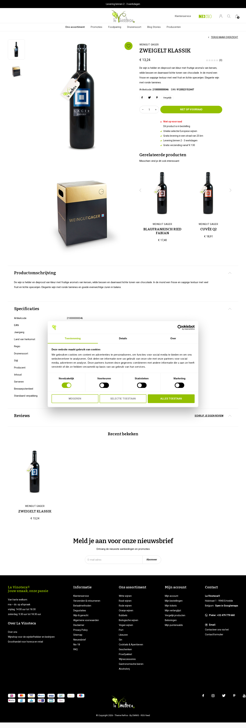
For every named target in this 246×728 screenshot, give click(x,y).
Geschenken (125, 649)
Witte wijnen (125, 596)
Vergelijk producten (175, 615)
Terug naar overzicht (224, 37)
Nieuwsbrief (79, 639)
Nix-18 (76, 644)
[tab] (123, 273)
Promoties (96, 26)
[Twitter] (224, 695)
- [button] (142, 109)
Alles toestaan (171, 398)
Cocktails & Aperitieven (131, 644)
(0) (220, 60)
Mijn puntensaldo (174, 625)
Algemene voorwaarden (86, 620)
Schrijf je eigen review (209, 415)
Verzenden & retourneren (86, 600)
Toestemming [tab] (73, 338)
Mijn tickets (171, 605)
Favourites (129, 46)
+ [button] (155, 109)
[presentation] (140, 190)
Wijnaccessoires (127, 659)
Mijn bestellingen (174, 600)
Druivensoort (134, 26)
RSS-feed (145, 715)
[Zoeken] (228, 16)
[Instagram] (213, 695)
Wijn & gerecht (80, 615)
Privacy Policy (80, 630)
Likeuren (123, 634)
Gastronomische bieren (131, 664)
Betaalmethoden (82, 605)
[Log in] (220, 16)
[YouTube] (244, 695)
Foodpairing (114, 26)
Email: (212, 624)
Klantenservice (183, 16)
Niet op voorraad (191, 109)
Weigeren (75, 398)
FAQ (75, 649)
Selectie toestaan (123, 398)
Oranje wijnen (126, 610)
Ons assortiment (75, 26)
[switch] (104, 385)
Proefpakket (125, 654)
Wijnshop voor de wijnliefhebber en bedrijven (31, 636)
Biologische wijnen (128, 620)
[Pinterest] (234, 695)
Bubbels (123, 615)
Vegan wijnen (126, 625)
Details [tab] (123, 338)
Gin (120, 639)
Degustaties (79, 610)
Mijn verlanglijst (173, 610)
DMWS (135, 715)
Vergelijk (167, 97)
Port (121, 630)
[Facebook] (203, 695)
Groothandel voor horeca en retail (25, 641)
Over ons (12, 632)
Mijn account (171, 596)
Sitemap (77, 634)
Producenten (174, 26)
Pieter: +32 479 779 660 (222, 615)
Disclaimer (78, 625)
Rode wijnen (125, 605)
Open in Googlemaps (226, 605)
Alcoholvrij (124, 668)
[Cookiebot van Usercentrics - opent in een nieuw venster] (180, 327)
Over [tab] (173, 338)
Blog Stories (154, 26)
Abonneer (151, 559)
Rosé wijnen (125, 600)
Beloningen (171, 620)
